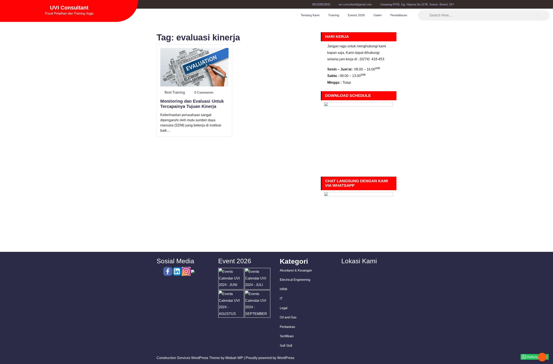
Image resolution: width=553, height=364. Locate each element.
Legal (283, 308)
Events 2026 (356, 15)
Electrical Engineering (295, 279)
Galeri (377, 15)
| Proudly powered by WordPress (269, 358)
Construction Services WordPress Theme (188, 358)
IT (281, 298)
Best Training (175, 92)
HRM (283, 289)
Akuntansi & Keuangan (296, 270)
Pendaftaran (398, 15)
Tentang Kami (310, 15)
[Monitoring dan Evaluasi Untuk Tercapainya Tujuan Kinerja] (194, 67)
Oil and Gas (288, 317)
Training (333, 15)
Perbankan (287, 327)
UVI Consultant (69, 8)
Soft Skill (286, 345)
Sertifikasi (287, 336)
